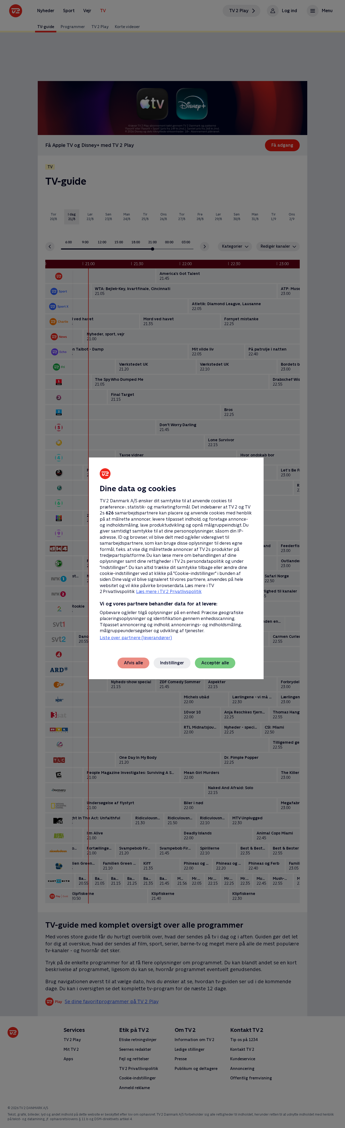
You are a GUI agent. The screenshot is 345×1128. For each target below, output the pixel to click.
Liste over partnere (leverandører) (136, 637)
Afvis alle (133, 662)
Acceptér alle (215, 662)
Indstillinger (172, 662)
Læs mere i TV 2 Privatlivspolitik (169, 591)
